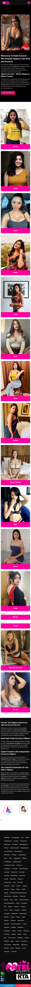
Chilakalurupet (7, 882)
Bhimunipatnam (15, 837)
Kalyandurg (15, 896)
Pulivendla (14, 868)
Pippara (27, 837)
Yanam (16, 899)
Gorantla (27, 937)
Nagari (23, 917)
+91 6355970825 (8, 985)
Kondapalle (7, 913)
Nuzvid (12, 948)
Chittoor (19, 886)
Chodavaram (7, 930)
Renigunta (13, 920)
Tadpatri (12, 917)
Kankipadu (6, 927)
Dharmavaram (7, 944)
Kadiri (10, 858)
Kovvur (5, 910)
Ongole (14, 930)
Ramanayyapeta (18, 851)
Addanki (6, 892)
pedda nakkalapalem (9, 903)
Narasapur (20, 882)
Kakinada (6, 948)
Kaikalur (6, 899)
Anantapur (6, 889)
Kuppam (10, 906)
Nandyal (18, 917)
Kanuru (12, 941)
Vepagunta (17, 910)
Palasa (11, 910)
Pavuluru (6, 848)
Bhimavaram (7, 854)
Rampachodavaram (24, 899)
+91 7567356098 (24, 985)
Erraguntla (20, 879)
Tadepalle (24, 886)
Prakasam (16, 906)
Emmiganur (15, 844)
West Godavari (12, 937)
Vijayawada (22, 875)
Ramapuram (14, 872)
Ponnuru (24, 948)
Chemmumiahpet (23, 868)
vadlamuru (6, 875)
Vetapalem (6, 924)
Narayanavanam (24, 848)
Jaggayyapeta (17, 858)
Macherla (6, 941)
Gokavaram (19, 865)
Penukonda (7, 886)
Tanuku (13, 886)
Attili (5, 906)
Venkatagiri (21, 872)
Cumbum (19, 930)
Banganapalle (16, 944)
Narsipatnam (24, 944)
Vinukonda (6, 934)
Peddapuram (7, 868)
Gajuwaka (6, 917)
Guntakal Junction (14, 848)
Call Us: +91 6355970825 (8, 92)
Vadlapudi (13, 927)
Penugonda (23, 896)
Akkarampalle (7, 896)
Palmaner (14, 854)
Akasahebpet (14, 875)
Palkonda (23, 910)
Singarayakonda (17, 861)
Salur (5, 937)
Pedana (25, 924)
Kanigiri (18, 889)
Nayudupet (6, 872)
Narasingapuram (23, 844)
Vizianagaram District (9, 865)
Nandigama (26, 930)
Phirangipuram (7, 861)
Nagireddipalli (23, 913)
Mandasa (24, 858)
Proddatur (15, 841)
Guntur (5, 858)
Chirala (17, 903)
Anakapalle (20, 927)
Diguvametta (20, 920)
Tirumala (6, 879)
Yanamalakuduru (22, 854)
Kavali (14, 882)
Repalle (24, 889)
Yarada (24, 934)
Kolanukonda (14, 913)
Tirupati (12, 889)
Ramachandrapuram (16, 924)
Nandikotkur (13, 879)
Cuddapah (13, 934)
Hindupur (23, 906)
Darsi (22, 837)
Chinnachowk (24, 941)
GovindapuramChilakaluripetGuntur (18, 892)
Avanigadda (24, 903)
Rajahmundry (7, 844)
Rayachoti (6, 920)
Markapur (18, 948)
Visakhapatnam (8, 841)
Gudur (11, 899)
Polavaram (14, 951)
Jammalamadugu (8, 851)
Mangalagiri (7, 837)
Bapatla (19, 934)
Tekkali (17, 941)
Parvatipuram (23, 841)
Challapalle (20, 937)
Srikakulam (7, 951)
